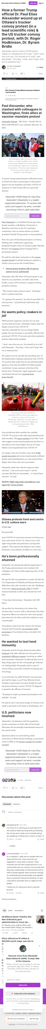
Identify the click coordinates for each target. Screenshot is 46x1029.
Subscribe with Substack (24, 993)
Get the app (34, 1019)
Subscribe (33, 3)
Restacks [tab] (16, 804)
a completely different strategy (21, 655)
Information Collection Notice (30, 1001)
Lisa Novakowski (13, 853)
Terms (24, 1013)
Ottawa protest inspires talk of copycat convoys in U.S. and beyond (22, 270)
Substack (12, 1024)
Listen (41, 67)
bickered (5, 653)
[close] (39, 946)
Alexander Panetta (9, 121)
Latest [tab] (10, 910)
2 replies (12, 846)
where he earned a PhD (21, 588)
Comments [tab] (7, 804)
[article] (23, 924)
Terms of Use (35, 999)
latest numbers (24, 438)
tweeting (15, 248)
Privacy (18, 1013)
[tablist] (11, 804)
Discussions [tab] (19, 910)
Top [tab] (4, 910)
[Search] (42, 910)
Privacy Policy (24, 1003)
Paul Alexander (8, 222)
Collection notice (34, 1013)
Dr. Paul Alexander (14, 66)
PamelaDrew (12, 825)
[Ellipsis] (43, 825)
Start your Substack (17, 1019)
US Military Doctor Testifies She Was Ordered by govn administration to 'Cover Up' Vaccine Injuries (16, 920)
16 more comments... (9, 899)
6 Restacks (27, 780)
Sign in (41, 3)
